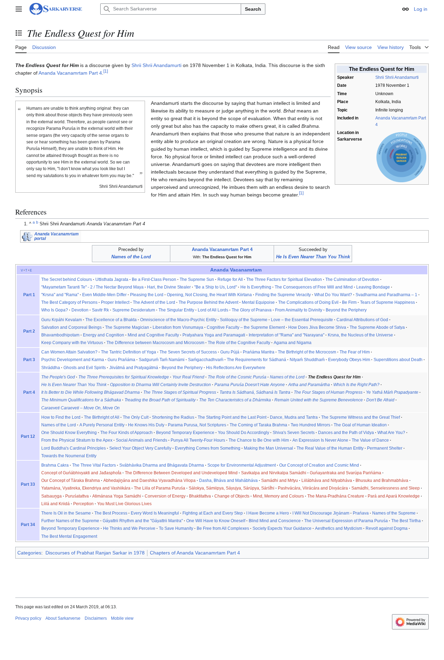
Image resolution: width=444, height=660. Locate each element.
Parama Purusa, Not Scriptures (197, 425)
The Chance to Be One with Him (259, 440)
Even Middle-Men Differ (104, 294)
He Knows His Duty (146, 425)
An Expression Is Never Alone (320, 440)
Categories (29, 552)
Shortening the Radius (173, 417)
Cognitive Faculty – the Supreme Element (246, 327)
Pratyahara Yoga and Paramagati (213, 335)
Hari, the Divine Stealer (169, 287)
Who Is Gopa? (54, 310)
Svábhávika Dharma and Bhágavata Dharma (161, 465)
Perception (83, 503)
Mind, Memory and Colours (278, 496)
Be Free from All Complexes (223, 528)
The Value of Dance (370, 440)
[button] (18, 9)
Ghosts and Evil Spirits (84, 367)
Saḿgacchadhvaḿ (205, 359)
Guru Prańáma (121, 359)
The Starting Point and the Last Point (232, 417)
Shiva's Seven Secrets (294, 432)
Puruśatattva (77, 496)
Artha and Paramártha (309, 384)
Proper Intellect (115, 302)
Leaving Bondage (373, 287)
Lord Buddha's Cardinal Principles (73, 448)
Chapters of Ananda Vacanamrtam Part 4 (195, 552)
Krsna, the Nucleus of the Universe (360, 335)
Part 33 (28, 484)
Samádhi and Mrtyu (279, 480)
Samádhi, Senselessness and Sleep (385, 488)
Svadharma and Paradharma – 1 (386, 294)
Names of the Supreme (394, 513)
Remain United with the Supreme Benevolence (318, 400)
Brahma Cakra (55, 465)
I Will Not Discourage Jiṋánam (320, 513)
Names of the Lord (131, 256)
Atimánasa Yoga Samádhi (116, 496)
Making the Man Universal (268, 448)
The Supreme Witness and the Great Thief (360, 417)
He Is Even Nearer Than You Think (313, 256)
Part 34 (28, 524)
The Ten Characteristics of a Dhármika (235, 400)
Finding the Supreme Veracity (283, 294)
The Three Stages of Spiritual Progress (179, 392)
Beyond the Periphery (346, 310)
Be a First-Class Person (154, 279)
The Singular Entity (176, 310)
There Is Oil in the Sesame (66, 513)
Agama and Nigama (292, 342)
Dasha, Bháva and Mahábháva (228, 480)
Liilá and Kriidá (55, 503)
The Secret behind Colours (66, 279)
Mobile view (122, 618)
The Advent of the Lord (154, 302)
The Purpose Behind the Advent (208, 302)
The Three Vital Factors (94, 465)
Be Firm (349, 302)
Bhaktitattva (200, 496)
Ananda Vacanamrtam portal (56, 236)
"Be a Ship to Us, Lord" (215, 287)
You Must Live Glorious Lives (124, 503)
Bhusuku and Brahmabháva (382, 480)
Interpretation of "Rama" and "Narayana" (286, 335)
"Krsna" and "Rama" (60, 294)
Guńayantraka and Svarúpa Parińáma (345, 472)
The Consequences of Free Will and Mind (314, 287)
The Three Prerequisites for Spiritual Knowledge (123, 377)
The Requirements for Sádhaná (256, 359)
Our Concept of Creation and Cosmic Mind (319, 465)
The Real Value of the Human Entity (330, 448)
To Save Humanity (176, 528)
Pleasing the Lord (146, 294)
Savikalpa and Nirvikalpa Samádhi (273, 472)
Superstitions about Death (398, 359)
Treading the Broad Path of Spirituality (160, 400)
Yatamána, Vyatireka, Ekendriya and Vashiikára (85, 488)
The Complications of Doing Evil (308, 302)
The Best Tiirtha (406, 520)
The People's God (58, 377)
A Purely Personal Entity (102, 425)
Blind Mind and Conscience (275, 520)
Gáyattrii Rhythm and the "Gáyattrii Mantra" (143, 520)
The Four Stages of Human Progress (328, 392)
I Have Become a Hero (267, 513)
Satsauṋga (51, 496)
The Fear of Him (355, 352)
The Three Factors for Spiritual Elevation (284, 279)
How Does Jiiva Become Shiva (317, 327)
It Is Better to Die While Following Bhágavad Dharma (90, 392)
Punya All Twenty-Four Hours (198, 440)
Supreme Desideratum (133, 310)
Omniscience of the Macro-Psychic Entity (178, 319)
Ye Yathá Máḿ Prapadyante (392, 392)
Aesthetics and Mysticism (338, 528)
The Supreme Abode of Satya (377, 327)
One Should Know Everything (69, 432)
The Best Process (110, 513)
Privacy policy (28, 618)
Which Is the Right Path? (356, 384)
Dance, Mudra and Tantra (294, 417)
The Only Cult (135, 417)
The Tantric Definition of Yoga (128, 352)
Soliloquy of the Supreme (243, 319)
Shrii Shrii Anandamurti (397, 77)
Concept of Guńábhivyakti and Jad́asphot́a (81, 472)
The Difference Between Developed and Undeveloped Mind (181, 472)
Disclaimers (96, 618)
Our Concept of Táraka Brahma (70, 480)
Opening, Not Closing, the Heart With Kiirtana (209, 294)
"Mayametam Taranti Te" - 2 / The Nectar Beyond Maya (92, 287)
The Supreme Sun (197, 279)
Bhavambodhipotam (60, 335)
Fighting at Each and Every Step (212, 513)
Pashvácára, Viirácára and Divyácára (313, 488)
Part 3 (29, 359)
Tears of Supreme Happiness (387, 302)
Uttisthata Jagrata (111, 279)
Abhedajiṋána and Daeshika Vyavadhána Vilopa (149, 480)
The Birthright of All (101, 417)
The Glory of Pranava (252, 310)
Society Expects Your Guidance (282, 528)
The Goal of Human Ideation (360, 425)
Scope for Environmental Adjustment (241, 465)
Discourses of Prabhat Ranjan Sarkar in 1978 (95, 552)
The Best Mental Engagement (69, 536)
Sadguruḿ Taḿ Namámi (162, 359)
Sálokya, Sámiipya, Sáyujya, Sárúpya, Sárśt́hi (231, 488)
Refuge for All (230, 279)
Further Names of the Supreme (70, 520)
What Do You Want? (333, 294)
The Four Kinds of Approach (126, 432)
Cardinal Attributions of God (362, 319)
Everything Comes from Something (207, 448)
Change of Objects (231, 496)
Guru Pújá (229, 352)
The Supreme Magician (127, 327)
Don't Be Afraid (380, 400)
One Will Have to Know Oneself (215, 520)
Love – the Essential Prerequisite (302, 319)
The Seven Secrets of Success (188, 352)
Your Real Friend (188, 377)
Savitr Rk (100, 310)
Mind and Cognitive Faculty (153, 335)
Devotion (79, 310)
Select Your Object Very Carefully (140, 448)
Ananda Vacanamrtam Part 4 (70, 73)
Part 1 (29, 294)
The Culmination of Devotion (352, 279)
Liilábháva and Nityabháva (326, 480)
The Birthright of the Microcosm (307, 352)
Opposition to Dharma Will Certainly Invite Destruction (160, 384)
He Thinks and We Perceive (129, 528)
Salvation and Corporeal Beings (71, 327)
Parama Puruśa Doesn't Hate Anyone (249, 384)
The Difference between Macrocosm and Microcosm (155, 342)
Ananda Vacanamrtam (236, 270)
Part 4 (29, 392)
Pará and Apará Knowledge (394, 496)
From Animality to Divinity (298, 310)
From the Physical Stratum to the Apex (76, 440)
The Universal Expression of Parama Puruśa (346, 520)
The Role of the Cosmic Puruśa (237, 377)
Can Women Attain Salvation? (69, 352)
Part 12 (28, 436)
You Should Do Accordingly (243, 432)
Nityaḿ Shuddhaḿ (307, 359)
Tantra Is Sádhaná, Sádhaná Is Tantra (255, 392)
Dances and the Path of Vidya (346, 432)
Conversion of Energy (165, 496)
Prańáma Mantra (258, 352)
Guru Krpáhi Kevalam (61, 319)
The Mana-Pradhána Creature (335, 496)
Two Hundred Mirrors (310, 425)
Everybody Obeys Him (349, 359)
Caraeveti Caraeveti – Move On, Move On (80, 408)
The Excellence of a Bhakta (111, 319)
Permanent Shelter (384, 448)
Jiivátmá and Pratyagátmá (133, 367)
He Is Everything (255, 287)
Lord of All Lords (213, 310)
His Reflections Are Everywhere (235, 367)
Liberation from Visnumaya (178, 327)
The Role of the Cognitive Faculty (239, 342)
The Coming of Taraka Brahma (258, 425)
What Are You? (391, 432)
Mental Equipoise (258, 302)
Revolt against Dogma (387, 528)
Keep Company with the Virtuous (72, 342)
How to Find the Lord (60, 417)
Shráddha (50, 367)
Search (253, 9)
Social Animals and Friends (141, 440)
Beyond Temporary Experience (185, 432)
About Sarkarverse (62, 618)
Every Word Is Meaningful (155, 513)
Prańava (361, 513)
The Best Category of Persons (69, 302)
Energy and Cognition (103, 335)
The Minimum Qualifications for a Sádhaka (81, 400)
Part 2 (29, 331)
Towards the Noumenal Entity (68, 455)
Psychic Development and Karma (72, 359)
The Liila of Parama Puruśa (159, 488)
